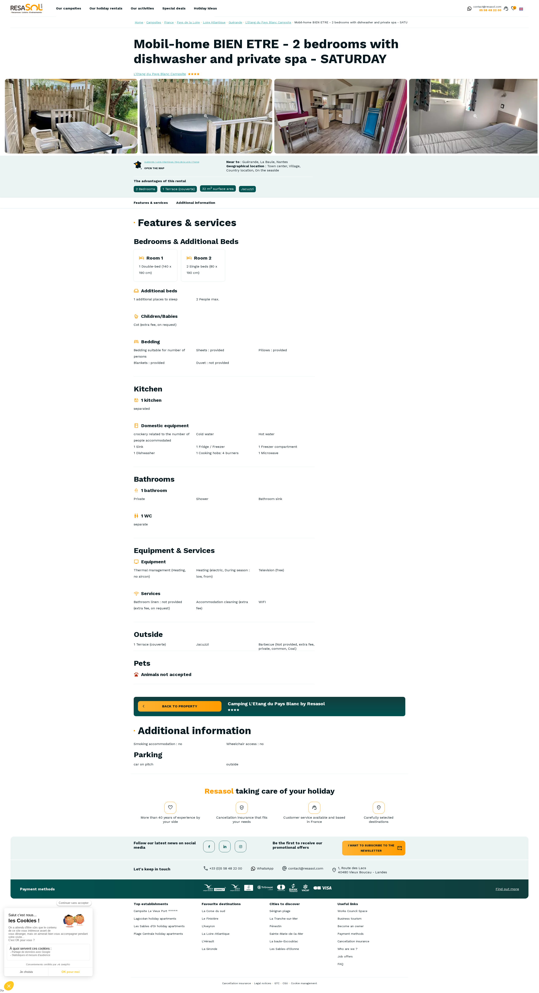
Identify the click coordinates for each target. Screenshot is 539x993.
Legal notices (262, 983)
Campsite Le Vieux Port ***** (156, 911)
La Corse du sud (213, 911)
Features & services (151, 203)
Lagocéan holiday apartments (155, 918)
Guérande (235, 22)
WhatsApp (265, 868)
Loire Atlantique (214, 22)
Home (139, 22)
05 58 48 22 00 (490, 10)
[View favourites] (513, 9)
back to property (179, 706)
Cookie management (304, 983)
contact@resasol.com (487, 6)
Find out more (507, 889)
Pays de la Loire (188, 22)
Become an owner (351, 926)
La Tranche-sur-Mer (284, 918)
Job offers (345, 956)
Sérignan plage (280, 911)
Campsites (153, 22)
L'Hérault (208, 941)
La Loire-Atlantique (215, 933)
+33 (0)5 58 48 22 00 (225, 868)
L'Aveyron (208, 926)
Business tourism (350, 918)
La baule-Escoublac (284, 941)
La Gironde (209, 949)
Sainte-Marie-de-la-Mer (286, 933)
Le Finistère (210, 918)
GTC (276, 983)
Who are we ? (348, 949)
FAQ (340, 964)
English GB (521, 9)
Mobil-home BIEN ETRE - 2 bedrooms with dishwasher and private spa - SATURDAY (354, 22)
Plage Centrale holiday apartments (158, 933)
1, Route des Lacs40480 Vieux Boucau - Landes (362, 870)
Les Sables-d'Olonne (284, 949)
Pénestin (276, 926)
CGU (285, 983)
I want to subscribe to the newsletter (371, 848)
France (169, 22)
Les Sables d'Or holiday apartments (159, 926)
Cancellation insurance (353, 941)
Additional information (195, 203)
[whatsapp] (468, 9)
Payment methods (351, 933)
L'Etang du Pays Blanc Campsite (268, 22)
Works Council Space (352, 911)
